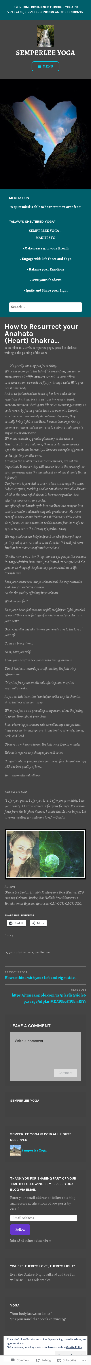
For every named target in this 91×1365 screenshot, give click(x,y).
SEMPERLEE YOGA (45, 52)
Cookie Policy (74, 1347)
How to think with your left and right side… (41, 975)
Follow (20, 1229)
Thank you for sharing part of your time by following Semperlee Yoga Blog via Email (43, 1184)
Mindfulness (42, 952)
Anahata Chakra (23, 952)
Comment (65, 1073)
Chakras (72, 348)
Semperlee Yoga (43, 348)
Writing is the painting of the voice (26, 353)
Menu (48, 66)
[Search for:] (45, 306)
